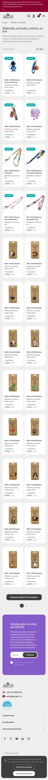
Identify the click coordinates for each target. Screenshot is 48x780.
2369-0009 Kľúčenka (34, 573)
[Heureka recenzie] (7, 705)
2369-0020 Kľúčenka (12, 352)
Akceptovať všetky (24, 773)
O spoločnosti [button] (8, 715)
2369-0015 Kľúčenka (34, 441)
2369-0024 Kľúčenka (12, 264)
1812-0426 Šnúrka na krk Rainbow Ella (33, 218)
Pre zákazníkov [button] (8, 722)
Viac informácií (37, 762)
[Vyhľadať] (28, 15)
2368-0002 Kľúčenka (12, 126)
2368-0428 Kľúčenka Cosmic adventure (12, 81)
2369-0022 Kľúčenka (12, 308)
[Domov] (8, 685)
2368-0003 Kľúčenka (34, 80)
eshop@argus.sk (14, 696)
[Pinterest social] (10, 738)
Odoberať (30, 655)
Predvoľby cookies (24, 767)
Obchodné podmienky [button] (11, 729)
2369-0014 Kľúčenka (12, 485)
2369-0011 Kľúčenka (33, 529)
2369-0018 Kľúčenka (12, 396)
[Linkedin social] (22, 738)
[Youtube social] (16, 738)
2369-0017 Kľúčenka (34, 396)
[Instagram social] (28, 738)
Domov (5, 22)
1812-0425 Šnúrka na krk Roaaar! (11, 172)
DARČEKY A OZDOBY (18, 22)
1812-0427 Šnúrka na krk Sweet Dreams (11, 218)
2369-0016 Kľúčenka (12, 441)
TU (3, 10)
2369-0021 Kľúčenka (34, 308)
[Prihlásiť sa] (33, 15)
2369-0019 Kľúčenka (34, 352)
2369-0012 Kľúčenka (12, 529)
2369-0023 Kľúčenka (34, 264)
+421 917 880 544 (14, 692)
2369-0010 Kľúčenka (12, 573)
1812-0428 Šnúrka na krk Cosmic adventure (34, 172)
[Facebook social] (4, 738)
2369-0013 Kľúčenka (34, 485)
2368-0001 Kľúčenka (34, 126)
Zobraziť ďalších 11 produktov (24, 597)
